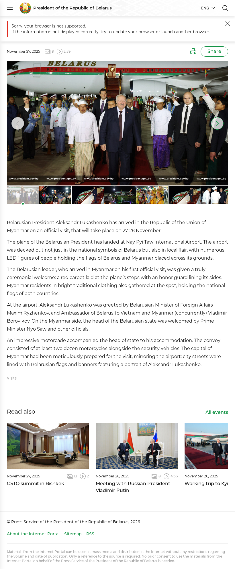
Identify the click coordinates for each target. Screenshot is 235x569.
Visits (12, 378)
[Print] (193, 51)
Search (225, 8)
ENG (205, 8)
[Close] (227, 24)
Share (214, 51)
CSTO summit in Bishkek (35, 483)
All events (216, 412)
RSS (90, 533)
